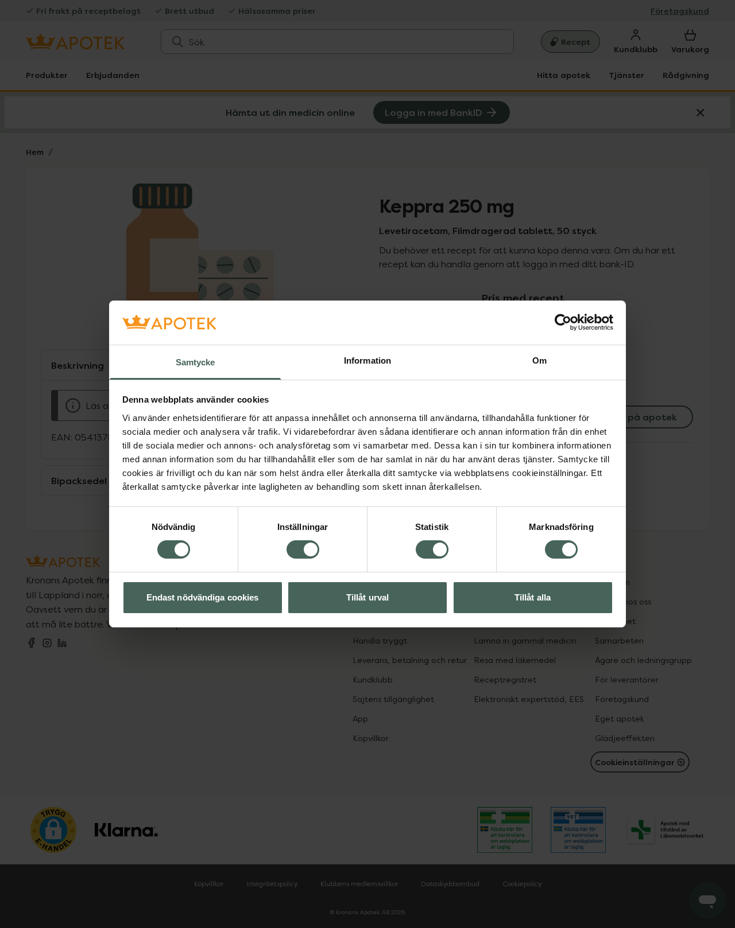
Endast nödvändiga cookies (202, 597)
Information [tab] (367, 360)
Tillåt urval (367, 597)
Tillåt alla (532, 597)
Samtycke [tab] (195, 362)
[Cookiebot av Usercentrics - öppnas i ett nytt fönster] (563, 322)
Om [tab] (539, 360)
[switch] (303, 549)
